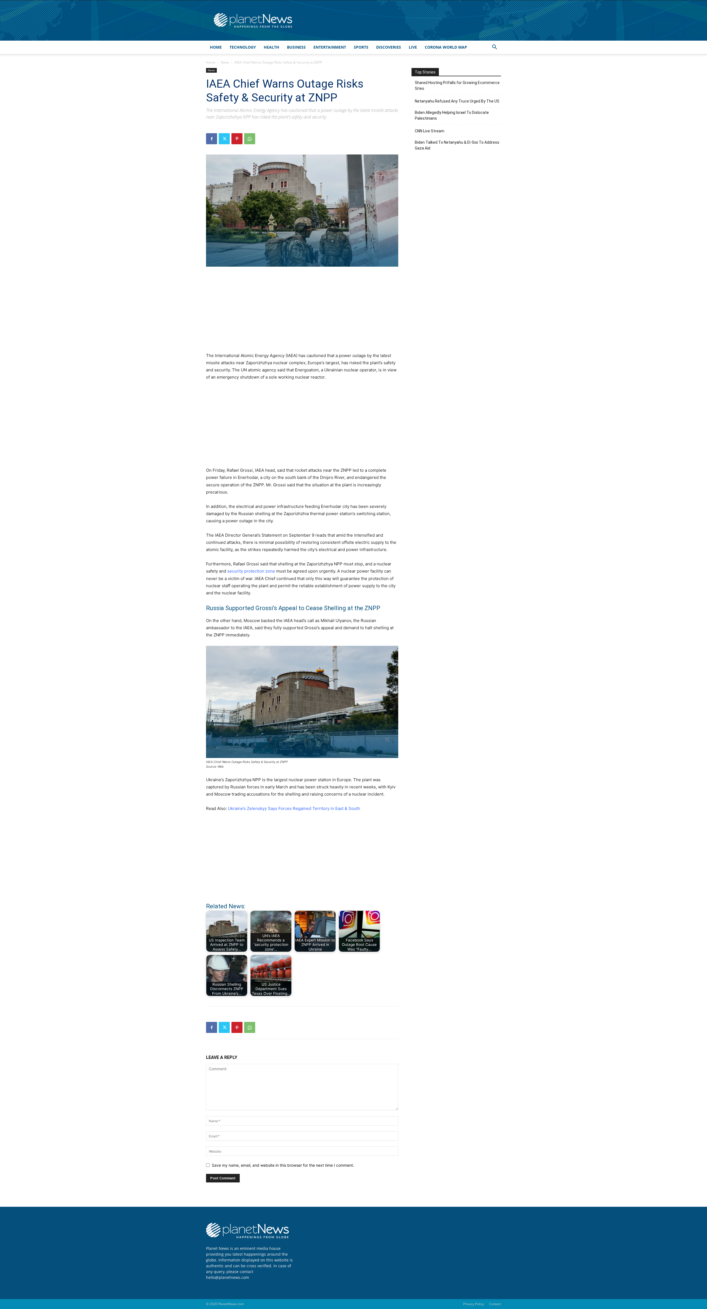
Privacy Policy (473, 1304)
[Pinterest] (236, 138)
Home (216, 47)
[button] (494, 47)
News (225, 62)
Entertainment (329, 47)
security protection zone (250, 571)
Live (413, 47)
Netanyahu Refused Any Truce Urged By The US (457, 101)
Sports (361, 47)
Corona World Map (446, 47)
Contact (495, 1304)
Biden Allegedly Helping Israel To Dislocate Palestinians (452, 115)
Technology (242, 47)
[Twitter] (224, 138)
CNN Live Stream (429, 131)
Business (296, 47)
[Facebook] (211, 138)
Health (271, 47)
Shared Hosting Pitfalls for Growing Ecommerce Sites (457, 85)
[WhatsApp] (249, 138)
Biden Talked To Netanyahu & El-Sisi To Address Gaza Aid (457, 145)
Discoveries (388, 47)
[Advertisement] (302, 312)
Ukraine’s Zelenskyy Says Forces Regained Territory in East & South (294, 808)
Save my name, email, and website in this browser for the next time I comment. (283, 1165)
